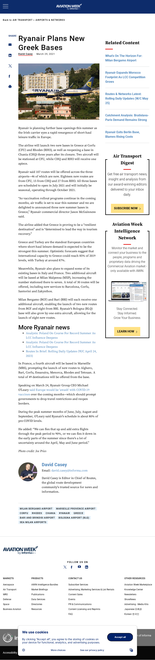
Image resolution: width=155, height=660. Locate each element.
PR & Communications (79, 604)
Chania (50, 513)
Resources (36, 609)
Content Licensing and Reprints (84, 609)
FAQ (70, 614)
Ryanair (64, 513)
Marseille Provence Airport (75, 508)
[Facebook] (72, 567)
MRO (5, 594)
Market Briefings (39, 589)
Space (6, 604)
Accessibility (10, 652)
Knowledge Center (133, 589)
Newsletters (130, 594)
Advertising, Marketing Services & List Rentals (91, 589)
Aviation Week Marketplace (138, 584)
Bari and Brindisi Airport (37, 517)
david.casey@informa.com (69, 470)
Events (71, 599)
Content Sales (75, 594)
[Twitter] (65, 567)
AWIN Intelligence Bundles (44, 584)
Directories (36, 604)
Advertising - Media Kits (136, 604)
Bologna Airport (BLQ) (74, 517)
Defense (7, 599)
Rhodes (37, 513)
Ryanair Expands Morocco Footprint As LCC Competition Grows (125, 77)
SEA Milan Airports (33, 522)
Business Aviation (12, 609)
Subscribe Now (126, 208)
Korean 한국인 (131, 614)
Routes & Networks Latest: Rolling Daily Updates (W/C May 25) (126, 98)
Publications (37, 594)
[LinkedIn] (86, 567)
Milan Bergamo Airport (36, 508)
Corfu (24, 513)
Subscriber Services (78, 584)
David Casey (25, 54)
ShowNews (130, 599)
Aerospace (8, 584)
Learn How (125, 331)
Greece (78, 513)
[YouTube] (79, 567)
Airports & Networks (50, 20)
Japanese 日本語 (133, 609)
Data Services (38, 599)
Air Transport (23, 20)
